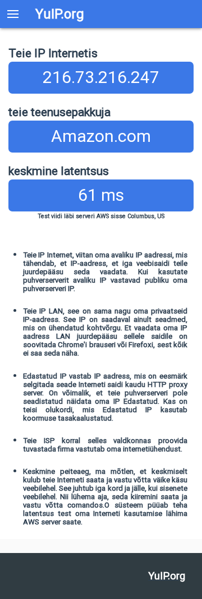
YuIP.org (59, 14)
